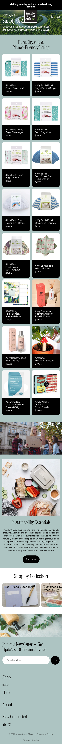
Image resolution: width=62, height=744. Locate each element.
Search (5, 684)
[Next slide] (56, 595)
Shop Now (31, 559)
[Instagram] (9, 725)
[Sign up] (55, 660)
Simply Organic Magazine (25, 734)
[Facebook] (4, 725)
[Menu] (3, 16)
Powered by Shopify (45, 734)
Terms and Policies (31, 740)
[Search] (10, 16)
